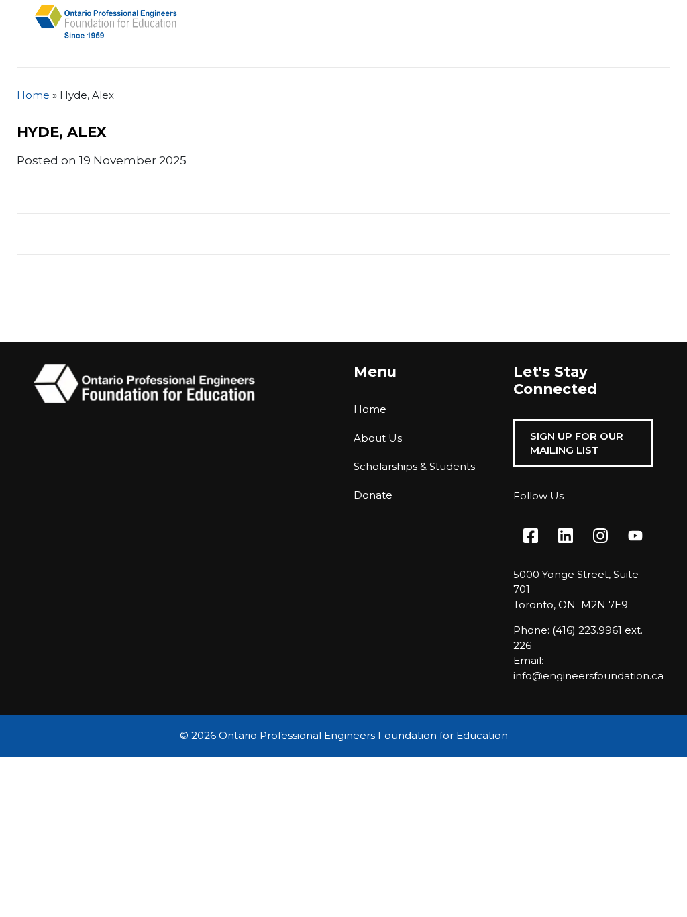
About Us (378, 438)
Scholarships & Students (414, 466)
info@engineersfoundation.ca (588, 675)
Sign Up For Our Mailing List (576, 443)
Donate (373, 495)
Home (33, 95)
